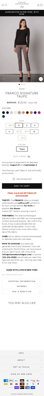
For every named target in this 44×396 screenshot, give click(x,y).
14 (22, 138)
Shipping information (22, 281)
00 (10, 125)
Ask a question (22, 291)
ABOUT (21, 360)
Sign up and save (21, 374)
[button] (3, 112)
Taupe (22, 149)
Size (22, 121)
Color (22, 145)
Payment (22, 286)
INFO (21, 353)
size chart (12, 262)
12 (34, 131)
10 (26, 131)
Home (21, 89)
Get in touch (21, 367)
